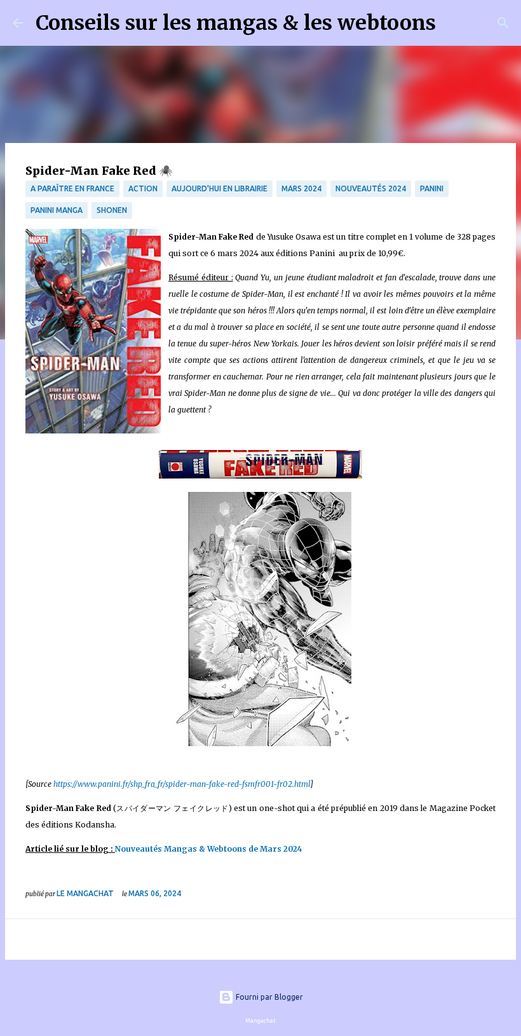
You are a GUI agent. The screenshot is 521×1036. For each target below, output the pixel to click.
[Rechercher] (453, 23)
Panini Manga (56, 210)
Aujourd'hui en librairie (219, 188)
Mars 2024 (301, 188)
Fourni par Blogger (268, 997)
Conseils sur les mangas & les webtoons (236, 23)
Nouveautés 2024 (370, 188)
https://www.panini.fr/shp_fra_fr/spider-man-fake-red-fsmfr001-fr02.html (181, 784)
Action (143, 188)
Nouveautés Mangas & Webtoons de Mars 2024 (209, 849)
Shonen (112, 210)
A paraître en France (72, 188)
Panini (431, 188)
